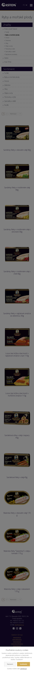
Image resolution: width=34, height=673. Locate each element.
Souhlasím (23, 664)
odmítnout (23, 669)
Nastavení (10, 664)
